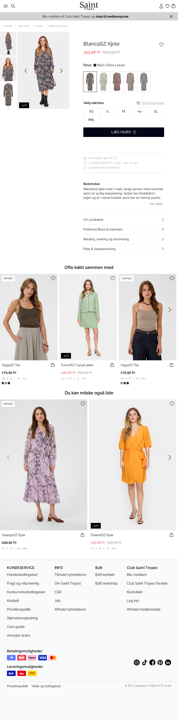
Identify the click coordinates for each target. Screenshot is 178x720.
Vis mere (156, 204)
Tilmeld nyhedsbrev (70, 575)
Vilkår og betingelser (46, 686)
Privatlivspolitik (19, 609)
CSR (57, 592)
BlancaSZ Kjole (58, 26)
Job (57, 601)
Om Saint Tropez (67, 583)
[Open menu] (5, 6)
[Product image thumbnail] (8, 43)
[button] (123, 220)
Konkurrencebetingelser (26, 592)
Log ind (133, 601)
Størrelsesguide (153, 103)
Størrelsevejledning (22, 618)
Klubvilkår (135, 592)
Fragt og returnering (23, 583)
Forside (7, 26)
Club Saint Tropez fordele (147, 583)
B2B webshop (106, 583)
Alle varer (24, 26)
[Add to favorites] (161, 44)
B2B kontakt (104, 575)
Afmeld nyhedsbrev (70, 609)
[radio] (91, 112)
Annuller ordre (18, 635)
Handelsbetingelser (22, 575)
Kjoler (39, 26)
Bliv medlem (137, 575)
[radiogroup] (123, 116)
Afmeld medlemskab (143, 609)
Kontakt (13, 601)
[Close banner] (171, 16)
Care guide (16, 627)
